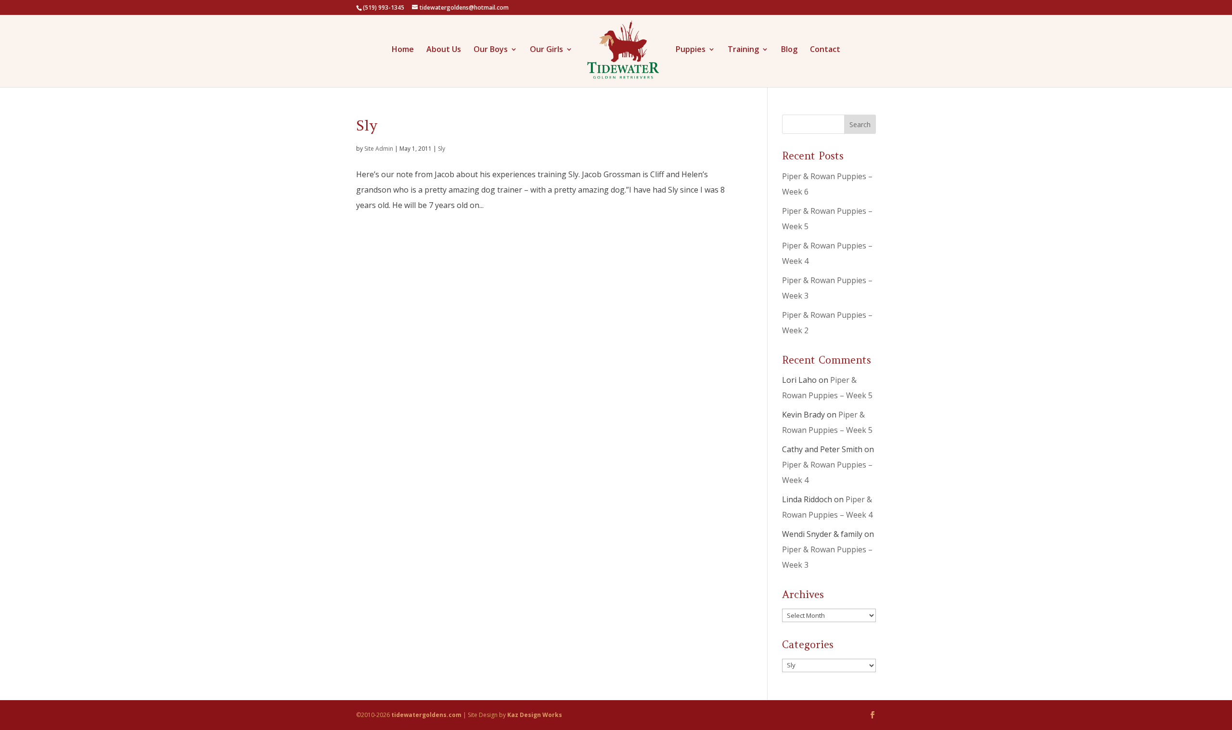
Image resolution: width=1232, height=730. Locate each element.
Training (743, 50)
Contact (825, 50)
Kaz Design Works (534, 715)
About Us (443, 50)
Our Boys (491, 50)
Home (403, 50)
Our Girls (546, 50)
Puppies (691, 50)
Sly (366, 125)
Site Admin (378, 148)
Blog (789, 50)
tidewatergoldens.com (426, 715)
